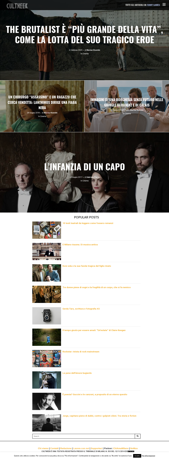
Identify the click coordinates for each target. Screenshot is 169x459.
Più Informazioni (148, 456)
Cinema (86, 54)
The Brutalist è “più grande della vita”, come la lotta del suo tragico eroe (84, 35)
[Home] (17, 6)
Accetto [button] (137, 456)
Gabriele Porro (92, 177)
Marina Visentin (93, 50)
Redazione (66, 448)
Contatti (54, 448)
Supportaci (96, 448)
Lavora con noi (81, 448)
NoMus (134, 448)
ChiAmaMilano (121, 448)
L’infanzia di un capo (84, 167)
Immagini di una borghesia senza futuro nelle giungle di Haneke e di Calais (126, 102)
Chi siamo (43, 448)
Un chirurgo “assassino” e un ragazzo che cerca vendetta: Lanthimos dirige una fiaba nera (42, 103)
